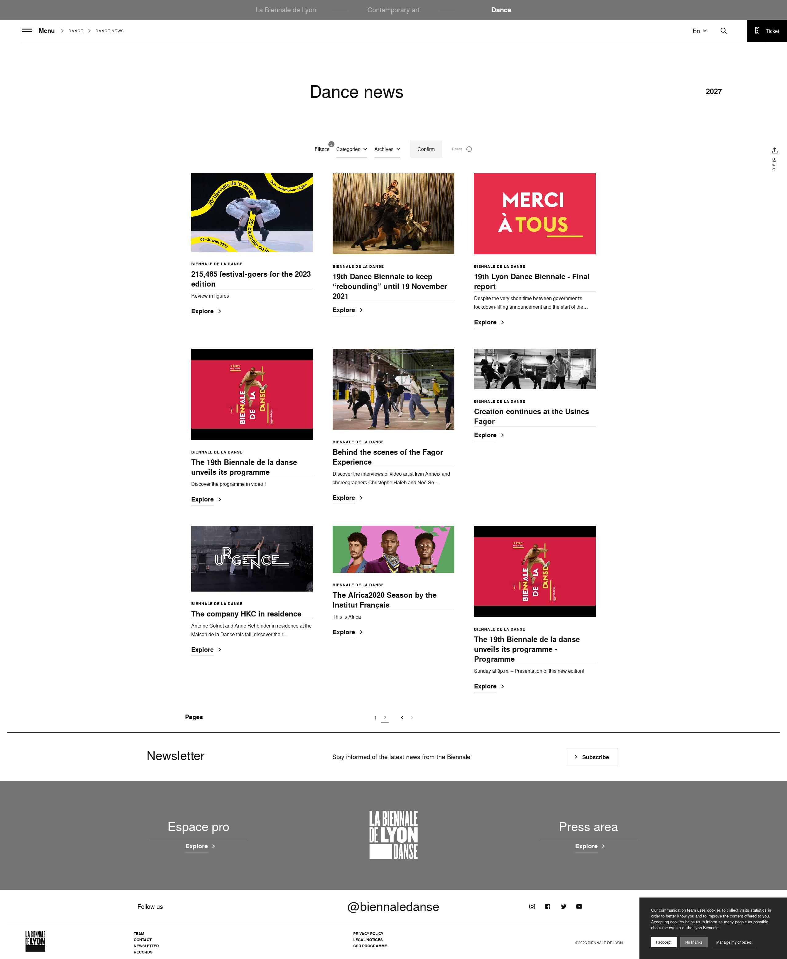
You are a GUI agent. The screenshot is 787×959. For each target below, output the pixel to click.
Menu (47, 31)
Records (143, 952)
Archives (384, 149)
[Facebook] (548, 906)
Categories (348, 149)
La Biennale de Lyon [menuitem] (285, 9)
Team (139, 933)
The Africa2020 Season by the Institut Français (385, 600)
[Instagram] (532, 906)
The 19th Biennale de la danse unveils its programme (244, 467)
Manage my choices (733, 942)
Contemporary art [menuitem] (393, 9)
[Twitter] (563, 906)
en (696, 30)
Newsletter (146, 946)
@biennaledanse (393, 906)
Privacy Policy (368, 933)
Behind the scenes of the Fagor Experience (388, 457)
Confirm (426, 149)
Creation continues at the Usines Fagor (531, 416)
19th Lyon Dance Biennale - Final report (532, 281)
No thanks (694, 942)
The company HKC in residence (246, 613)
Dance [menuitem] (501, 10)
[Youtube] (579, 906)
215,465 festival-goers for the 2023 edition (251, 279)
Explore (202, 311)
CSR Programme (370, 946)
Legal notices (368, 939)
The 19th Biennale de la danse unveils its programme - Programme (527, 649)
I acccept (663, 942)
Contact (143, 939)
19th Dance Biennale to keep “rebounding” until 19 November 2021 (390, 286)
